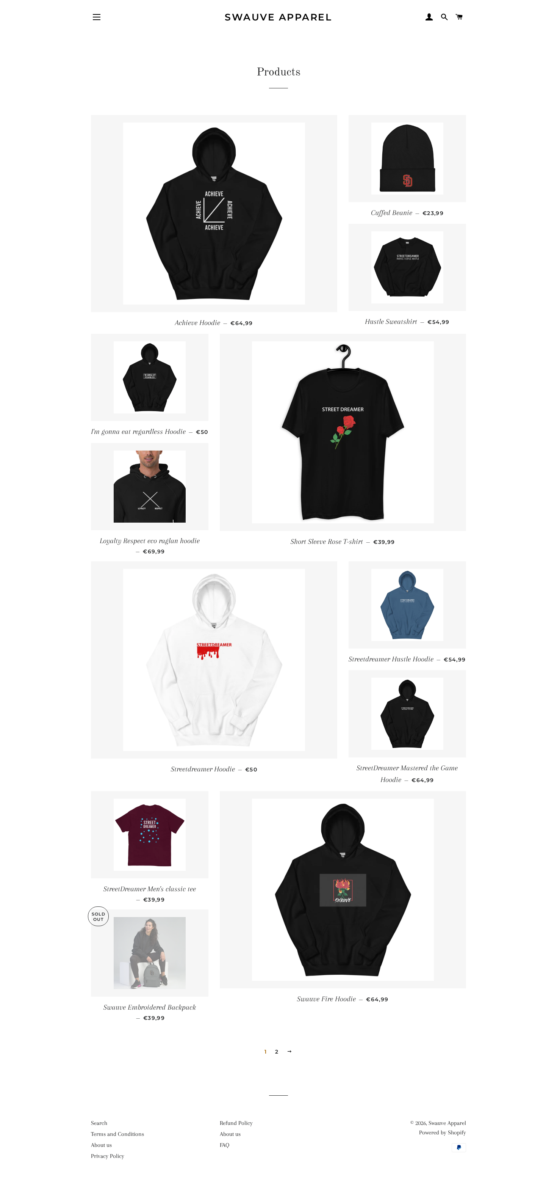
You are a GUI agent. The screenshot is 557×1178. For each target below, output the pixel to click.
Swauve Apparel (278, 17)
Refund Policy (236, 1123)
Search (99, 1123)
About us (101, 1145)
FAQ (224, 1145)
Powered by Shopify (442, 1132)
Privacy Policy (107, 1156)
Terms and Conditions (117, 1134)
